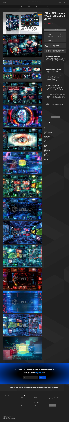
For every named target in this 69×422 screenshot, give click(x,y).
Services (37, 6)
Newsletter (23, 404)
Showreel (23, 6)
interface (46, 147)
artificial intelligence (48, 132)
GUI (45, 146)
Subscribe (42, 377)
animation (46, 131)
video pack (46, 159)
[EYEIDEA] (34, 2)
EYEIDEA (47, 25)
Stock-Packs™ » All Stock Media (10, 10)
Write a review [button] (55, 116)
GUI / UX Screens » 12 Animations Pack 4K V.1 (22, 10)
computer (46, 137)
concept (45, 138)
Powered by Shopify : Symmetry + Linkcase (9, 418)
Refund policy (64, 414)
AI (44, 129)
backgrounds (46, 135)
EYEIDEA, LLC (8, 414)
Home (3, 10)
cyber (45, 140)
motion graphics (47, 150)
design (45, 142)
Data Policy (53, 414)
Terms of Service (43, 414)
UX (44, 156)
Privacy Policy (49, 414)
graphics (45, 145)
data (45, 141)
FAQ (21, 407)
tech (45, 154)
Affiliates (22, 405)
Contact (22, 400)
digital (45, 144)
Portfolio (28, 6)
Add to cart (55, 29)
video (45, 158)
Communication (47, 136)
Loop (45, 149)
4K (44, 128)
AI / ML (35, 405)
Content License (58, 414)
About (33, 6)
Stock (47, 6)
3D (44, 127)
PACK (45, 151)
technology (46, 155)
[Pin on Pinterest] (49, 122)
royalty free (46, 153)
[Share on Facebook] (48, 122)
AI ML (42, 6)
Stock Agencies (37, 404)
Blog (21, 402)
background (46, 133)
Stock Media (36, 402)
